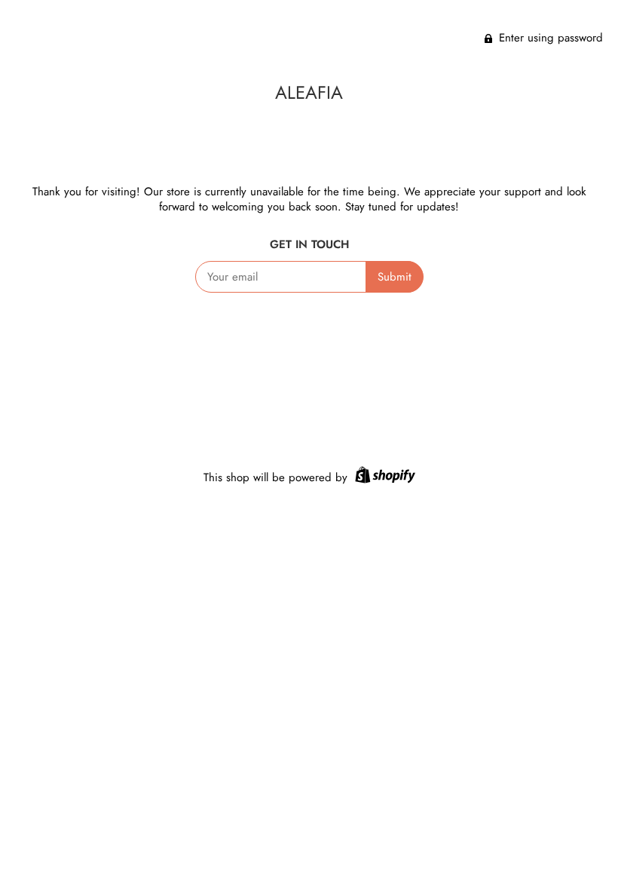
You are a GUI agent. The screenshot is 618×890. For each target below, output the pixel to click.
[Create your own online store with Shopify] (383, 477)
